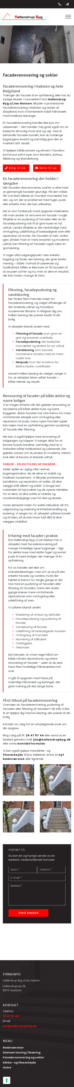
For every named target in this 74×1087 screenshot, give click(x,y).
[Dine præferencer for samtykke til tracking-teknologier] (6, 1080)
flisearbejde (13, 755)
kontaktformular (31, 743)
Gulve (7, 1067)
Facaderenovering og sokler (23, 1057)
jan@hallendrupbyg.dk (52, 739)
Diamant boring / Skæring (21, 1052)
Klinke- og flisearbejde (19, 1062)
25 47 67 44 (35, 735)
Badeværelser (13, 1047)
